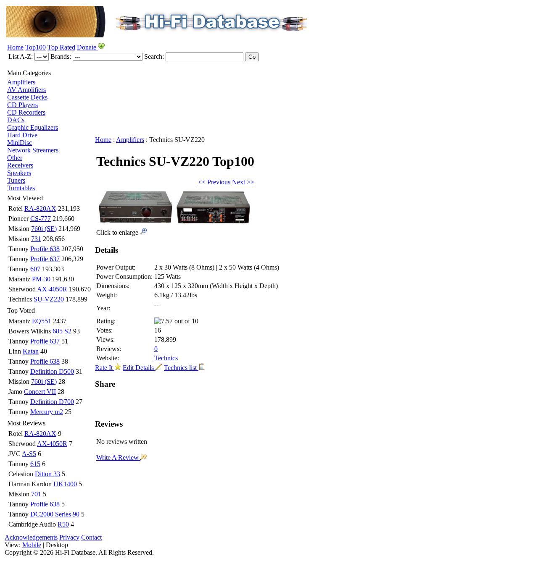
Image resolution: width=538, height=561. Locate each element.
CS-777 (40, 218)
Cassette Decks (27, 97)
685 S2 (62, 331)
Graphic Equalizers (32, 127)
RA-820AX (40, 208)
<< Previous (214, 182)
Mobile (31, 544)
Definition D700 (52, 401)
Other (14, 157)
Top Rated (61, 47)
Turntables (21, 187)
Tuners (16, 180)
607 (35, 269)
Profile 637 (45, 258)
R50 (63, 524)
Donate (87, 47)
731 (36, 238)
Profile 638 (45, 248)
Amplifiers (21, 82)
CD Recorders (26, 112)
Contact (91, 537)
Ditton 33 (47, 473)
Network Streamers (32, 150)
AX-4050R (52, 289)
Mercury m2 (46, 411)
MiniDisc (19, 142)
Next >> (243, 182)
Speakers (19, 172)
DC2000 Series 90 (54, 514)
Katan (31, 351)
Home (15, 47)
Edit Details (139, 367)
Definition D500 (52, 371)
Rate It (104, 367)
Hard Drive (22, 135)
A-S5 (29, 453)
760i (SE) (44, 228)
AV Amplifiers (26, 89)
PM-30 (41, 279)
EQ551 (41, 321)
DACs (15, 119)
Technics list (181, 367)
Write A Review (118, 457)
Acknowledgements (31, 537)
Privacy (69, 537)
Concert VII (40, 391)
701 (36, 494)
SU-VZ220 (49, 299)
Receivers (20, 165)
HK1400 (65, 484)
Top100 (35, 47)
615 (35, 463)
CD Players (22, 104)
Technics (166, 358)
